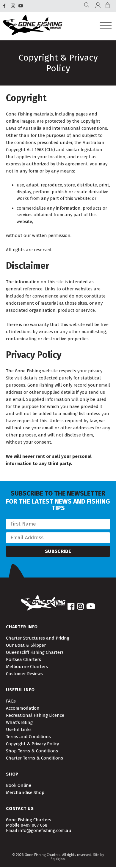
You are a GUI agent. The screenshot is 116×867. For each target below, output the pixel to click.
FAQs (11, 701)
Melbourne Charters (27, 666)
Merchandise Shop (25, 792)
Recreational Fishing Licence (35, 715)
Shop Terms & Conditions (32, 751)
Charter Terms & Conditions (34, 758)
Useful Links (19, 729)
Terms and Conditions (28, 736)
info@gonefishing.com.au (44, 830)
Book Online (18, 785)
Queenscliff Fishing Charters (35, 652)
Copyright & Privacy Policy (32, 743)
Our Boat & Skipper (26, 645)
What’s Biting (19, 722)
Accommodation (23, 708)
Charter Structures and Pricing (37, 638)
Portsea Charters (23, 659)
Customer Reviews (24, 673)
